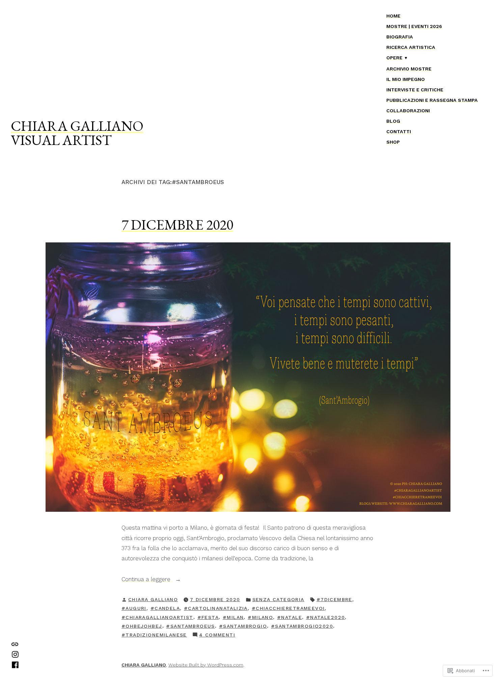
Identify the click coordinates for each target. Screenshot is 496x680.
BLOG (393, 121)
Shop (393, 142)
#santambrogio (243, 626)
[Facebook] (15, 664)
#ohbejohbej (141, 626)
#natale (289, 617)
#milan (233, 617)
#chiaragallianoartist (157, 617)
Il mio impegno (405, 79)
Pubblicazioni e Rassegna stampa (432, 100)
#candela (165, 608)
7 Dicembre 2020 (177, 224)
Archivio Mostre (409, 68)
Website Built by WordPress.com (205, 665)
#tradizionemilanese (154, 635)
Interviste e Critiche (414, 89)
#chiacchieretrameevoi (288, 608)
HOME (393, 16)
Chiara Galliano (153, 599)
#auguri (133, 608)
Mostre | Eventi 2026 (414, 26)
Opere (394, 57)
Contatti (398, 131)
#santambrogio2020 (302, 626)
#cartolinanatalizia (216, 608)
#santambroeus (190, 626)
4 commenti (217, 635)
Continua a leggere (146, 579)
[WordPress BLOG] (15, 644)
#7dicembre (334, 599)
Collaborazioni (408, 110)
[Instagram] (15, 654)
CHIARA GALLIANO (77, 125)
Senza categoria (278, 599)
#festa (208, 617)
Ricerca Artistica (410, 47)
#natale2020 (325, 617)
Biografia (399, 36)
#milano (260, 617)
